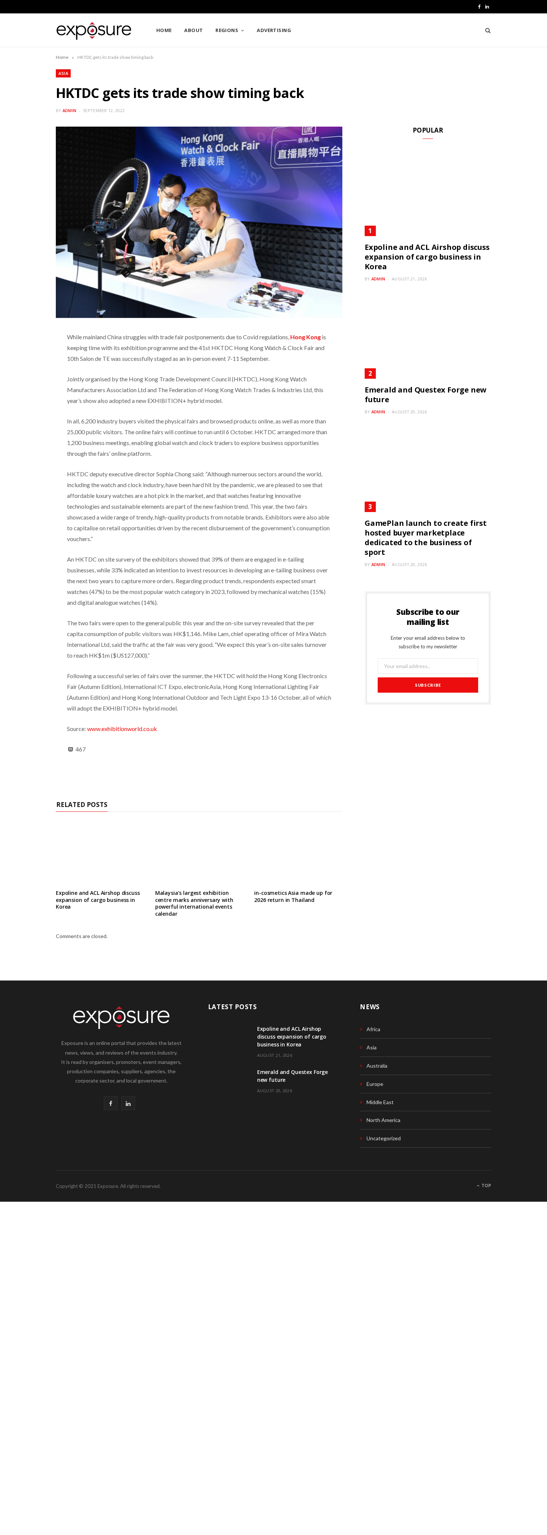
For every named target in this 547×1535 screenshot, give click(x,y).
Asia (63, 73)
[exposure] (94, 31)
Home (164, 30)
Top (485, 1185)
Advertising (274, 30)
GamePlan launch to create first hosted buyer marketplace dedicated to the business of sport (426, 537)
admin (69, 110)
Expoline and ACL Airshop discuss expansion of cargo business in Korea (98, 899)
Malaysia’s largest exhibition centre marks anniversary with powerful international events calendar (194, 903)
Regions (226, 30)
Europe (375, 1084)
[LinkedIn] (28, 397)
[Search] (485, 30)
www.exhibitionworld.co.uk (122, 728)
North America (383, 1120)
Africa (373, 1029)
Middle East (380, 1102)
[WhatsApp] (28, 359)
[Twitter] (28, 416)
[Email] (28, 453)
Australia (377, 1065)
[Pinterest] (28, 435)
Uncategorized (384, 1138)
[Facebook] (28, 378)
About (193, 30)
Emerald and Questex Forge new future (425, 394)
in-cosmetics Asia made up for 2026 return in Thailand (293, 896)
